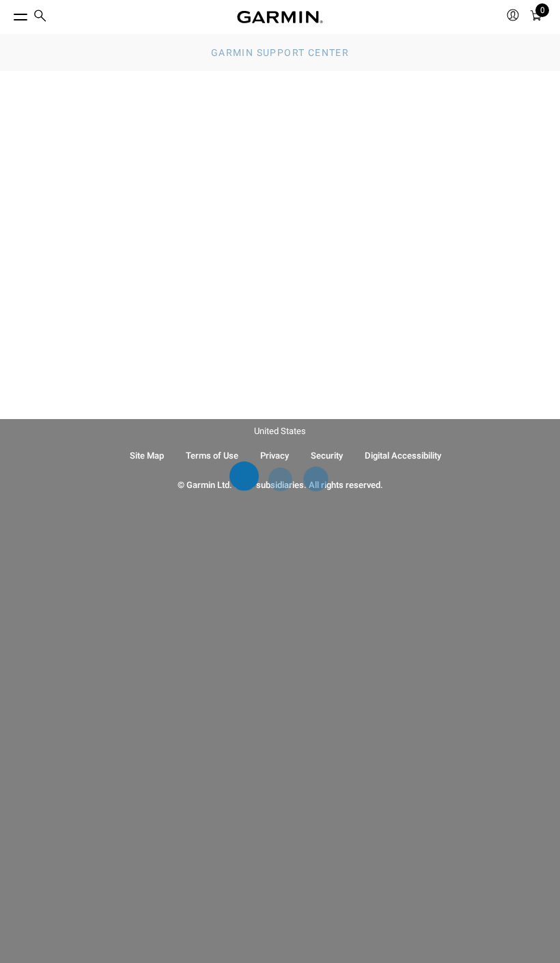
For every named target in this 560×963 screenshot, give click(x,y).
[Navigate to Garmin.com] (280, 17)
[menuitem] (40, 17)
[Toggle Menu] (8, 13)
